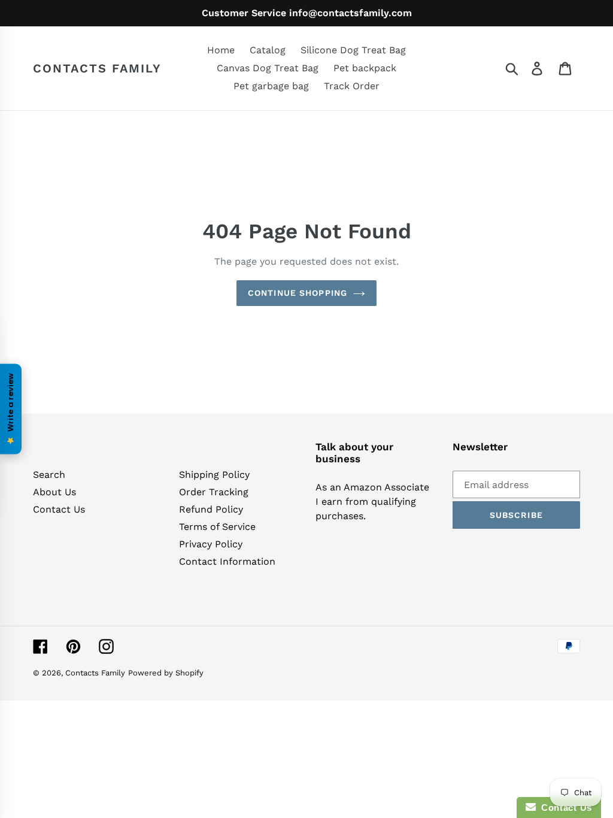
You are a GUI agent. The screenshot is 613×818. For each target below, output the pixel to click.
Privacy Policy (210, 544)
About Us (54, 492)
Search (49, 474)
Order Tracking (213, 492)
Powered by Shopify (166, 672)
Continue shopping (297, 293)
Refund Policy (211, 509)
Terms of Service (217, 526)
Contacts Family (97, 68)
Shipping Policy (214, 474)
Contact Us (59, 509)
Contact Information (227, 561)
